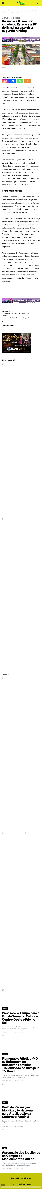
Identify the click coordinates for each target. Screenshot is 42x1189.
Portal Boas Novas (8, 325)
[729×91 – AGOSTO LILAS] (21, 39)
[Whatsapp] (20, 81)
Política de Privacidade (18, 1184)
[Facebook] (12, 81)
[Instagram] (5, 81)
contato (28, 1184)
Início (3, 11)
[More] (27, 81)
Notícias (15, 17)
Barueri (6, 17)
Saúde (4, 1148)
